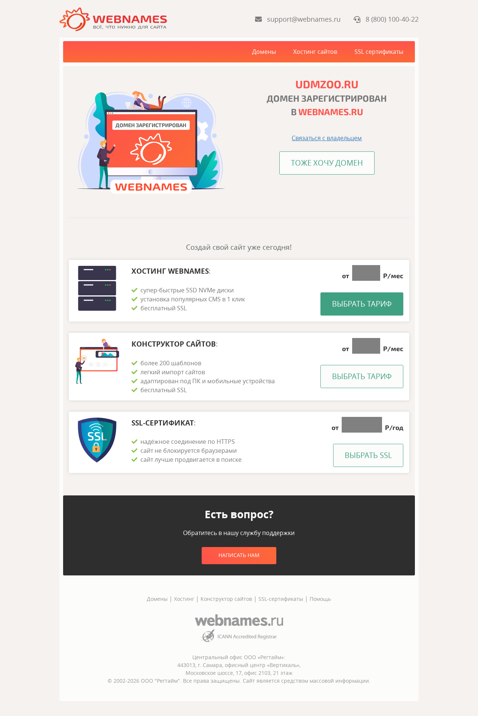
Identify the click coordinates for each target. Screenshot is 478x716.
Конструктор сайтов (226, 598)
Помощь (320, 598)
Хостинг (184, 598)
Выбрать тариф (362, 304)
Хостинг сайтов (315, 51)
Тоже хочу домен (327, 163)
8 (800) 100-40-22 (389, 19)
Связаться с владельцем (327, 138)
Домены (264, 51)
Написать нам (239, 555)
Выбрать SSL (368, 455)
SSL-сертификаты (281, 598)
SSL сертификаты (378, 51)
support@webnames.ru (302, 19)
